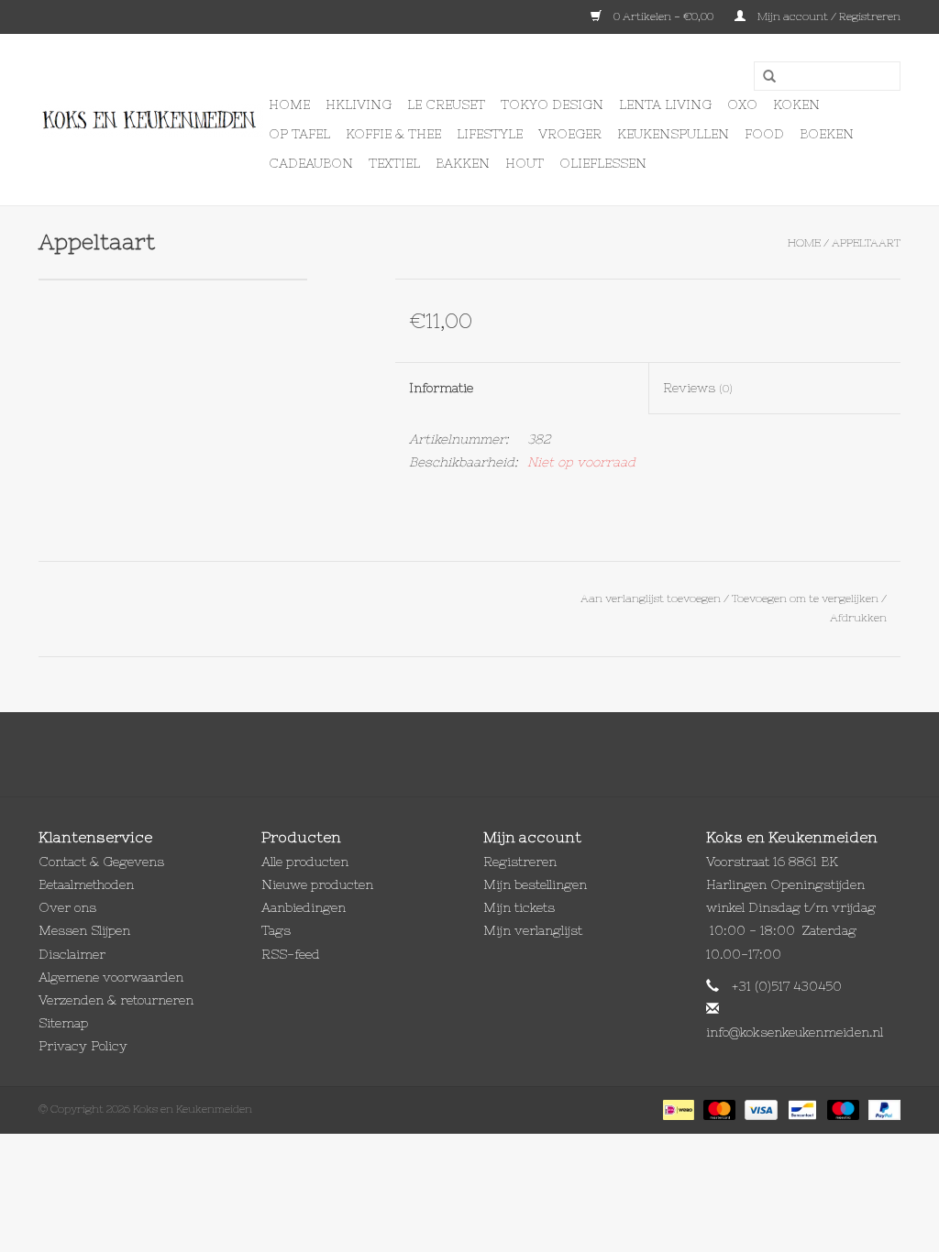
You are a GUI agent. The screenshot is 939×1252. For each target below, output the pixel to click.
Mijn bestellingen (535, 884)
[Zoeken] (763, 77)
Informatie (441, 387)
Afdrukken (858, 617)
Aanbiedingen (303, 907)
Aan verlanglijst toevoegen (650, 598)
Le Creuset (446, 104)
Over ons (67, 907)
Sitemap (63, 1023)
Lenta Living (665, 104)
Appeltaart (866, 242)
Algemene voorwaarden (111, 977)
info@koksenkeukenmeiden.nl (794, 1032)
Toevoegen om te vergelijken (806, 598)
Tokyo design (552, 104)
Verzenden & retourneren (116, 1000)
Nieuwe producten (317, 884)
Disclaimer (72, 954)
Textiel (394, 163)
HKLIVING (359, 104)
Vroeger (570, 133)
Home (289, 104)
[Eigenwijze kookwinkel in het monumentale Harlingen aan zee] (151, 120)
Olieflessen (602, 163)
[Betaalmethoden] (677, 1109)
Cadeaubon (311, 163)
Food (764, 133)
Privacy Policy (83, 1045)
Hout (524, 163)
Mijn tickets (519, 907)
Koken (796, 104)
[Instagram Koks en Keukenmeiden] (502, 754)
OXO (742, 104)
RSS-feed (290, 954)
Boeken (827, 133)
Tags (276, 930)
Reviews (698, 387)
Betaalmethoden (86, 884)
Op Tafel (299, 133)
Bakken (463, 163)
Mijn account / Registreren (827, 16)
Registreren (520, 861)
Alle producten (304, 861)
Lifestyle (490, 133)
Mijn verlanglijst (532, 930)
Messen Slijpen (84, 930)
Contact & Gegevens (101, 861)
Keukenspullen (673, 133)
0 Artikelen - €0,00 (663, 16)
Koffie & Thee (393, 133)
